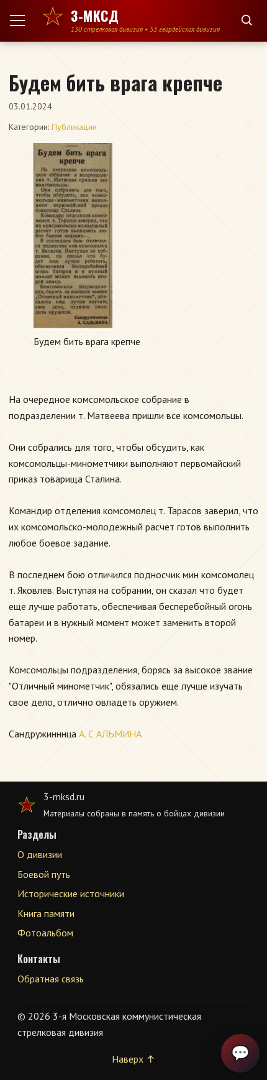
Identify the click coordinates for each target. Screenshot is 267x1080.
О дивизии (39, 854)
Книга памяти (46, 913)
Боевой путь (43, 874)
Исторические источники (70, 893)
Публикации (74, 126)
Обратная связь (50, 978)
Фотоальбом (45, 932)
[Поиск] (246, 20)
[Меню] (22, 20)
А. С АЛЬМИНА (110, 733)
